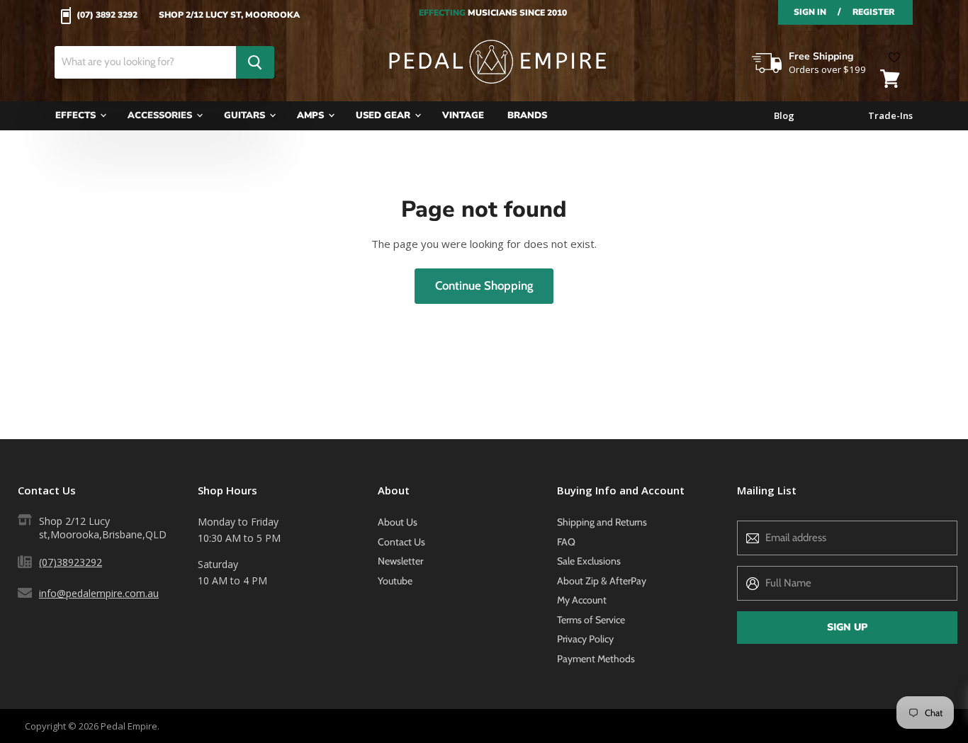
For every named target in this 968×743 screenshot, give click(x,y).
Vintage (463, 115)
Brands (527, 115)
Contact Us (401, 541)
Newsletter (400, 561)
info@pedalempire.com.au (99, 593)
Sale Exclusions (589, 561)
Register (873, 12)
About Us (397, 522)
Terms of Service (591, 619)
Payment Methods (596, 658)
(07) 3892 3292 (107, 16)
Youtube (395, 580)
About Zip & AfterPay (601, 580)
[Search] (255, 62)
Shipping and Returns (602, 522)
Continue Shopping (484, 285)
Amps (312, 115)
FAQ (566, 541)
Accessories (161, 115)
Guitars (246, 115)
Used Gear (384, 115)
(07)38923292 (70, 562)
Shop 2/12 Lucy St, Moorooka (229, 16)
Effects (77, 115)
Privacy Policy (585, 639)
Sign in (810, 12)
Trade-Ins (890, 115)
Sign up (847, 627)
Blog (784, 115)
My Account (582, 600)
